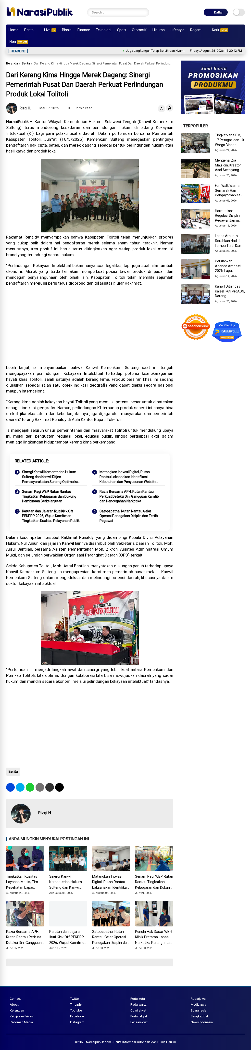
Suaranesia (198, 1010)
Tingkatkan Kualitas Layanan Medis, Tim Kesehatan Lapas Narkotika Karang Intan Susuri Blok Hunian (24, 882)
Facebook (77, 1016)
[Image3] (213, 112)
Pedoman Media (21, 1022)
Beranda (12, 63)
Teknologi (103, 30)
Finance (83, 30)
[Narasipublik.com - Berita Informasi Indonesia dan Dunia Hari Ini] (39, 18)
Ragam (195, 30)
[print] (40, 787)
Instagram (77, 1022)
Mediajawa (198, 1004)
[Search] (144, 12)
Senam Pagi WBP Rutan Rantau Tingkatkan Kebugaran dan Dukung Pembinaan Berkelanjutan (49, 496)
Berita (29, 30)
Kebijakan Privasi (22, 1016)
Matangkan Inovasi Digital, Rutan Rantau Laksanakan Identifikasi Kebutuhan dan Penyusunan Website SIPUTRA (128, 477)
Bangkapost (199, 1016)
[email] (49, 787)
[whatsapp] (30, 787)
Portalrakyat (138, 1016)
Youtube (76, 1010)
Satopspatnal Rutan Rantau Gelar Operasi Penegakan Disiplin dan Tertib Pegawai (129, 516)
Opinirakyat (138, 1010)
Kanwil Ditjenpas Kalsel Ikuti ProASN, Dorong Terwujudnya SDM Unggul (230, 291)
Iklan (18, 41)
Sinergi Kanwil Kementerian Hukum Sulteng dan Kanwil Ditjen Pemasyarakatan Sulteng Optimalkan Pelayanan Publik (51, 477)
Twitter (75, 998)
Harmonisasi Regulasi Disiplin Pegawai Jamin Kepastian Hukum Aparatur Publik (228, 216)
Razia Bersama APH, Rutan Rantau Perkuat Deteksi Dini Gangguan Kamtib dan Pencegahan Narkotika (129, 496)
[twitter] (20, 787)
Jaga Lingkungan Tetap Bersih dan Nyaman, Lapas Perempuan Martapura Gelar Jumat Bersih (165, 50)
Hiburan (158, 30)
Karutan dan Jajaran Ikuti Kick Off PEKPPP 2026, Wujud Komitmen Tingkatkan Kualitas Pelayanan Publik (51, 516)
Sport (121, 30)
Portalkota (137, 998)
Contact (15, 998)
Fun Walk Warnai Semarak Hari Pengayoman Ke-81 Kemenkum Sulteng (228, 191)
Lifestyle (177, 30)
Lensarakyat (139, 1022)
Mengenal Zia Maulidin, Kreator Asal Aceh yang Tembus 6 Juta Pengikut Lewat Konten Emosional (229, 165)
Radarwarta (138, 1004)
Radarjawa (198, 998)
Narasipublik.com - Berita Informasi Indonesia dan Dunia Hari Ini (131, 1042)
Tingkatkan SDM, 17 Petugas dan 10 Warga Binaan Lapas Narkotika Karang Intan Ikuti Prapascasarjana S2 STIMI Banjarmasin (229, 140)
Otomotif (139, 30)
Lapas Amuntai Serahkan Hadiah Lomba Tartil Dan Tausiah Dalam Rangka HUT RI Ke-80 (229, 241)
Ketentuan (17, 1010)
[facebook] (10, 787)
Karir (219, 30)
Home (13, 30)
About (14, 1004)
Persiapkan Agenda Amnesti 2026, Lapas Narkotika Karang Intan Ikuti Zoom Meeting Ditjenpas (229, 266)
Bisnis (67, 30)
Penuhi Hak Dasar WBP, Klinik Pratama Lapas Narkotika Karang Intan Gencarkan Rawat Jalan (154, 937)
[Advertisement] (89, 325)
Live (49, 30)
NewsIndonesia (202, 1022)
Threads (76, 1004)
